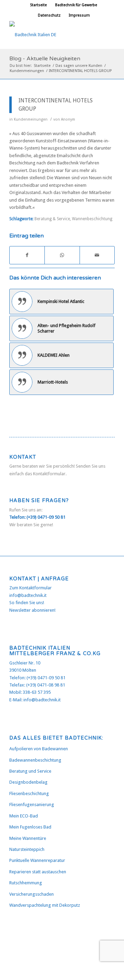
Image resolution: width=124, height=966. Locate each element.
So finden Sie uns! (26, 602)
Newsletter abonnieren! (32, 610)
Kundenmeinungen (31, 119)
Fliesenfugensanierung (31, 804)
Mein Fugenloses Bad (30, 827)
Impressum (79, 15)
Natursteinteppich (26, 849)
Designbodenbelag (28, 782)
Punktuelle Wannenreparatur (37, 860)
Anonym (68, 119)
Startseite (38, 5)
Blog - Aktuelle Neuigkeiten (44, 58)
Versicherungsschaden (31, 894)
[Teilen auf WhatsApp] (62, 255)
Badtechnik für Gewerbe (76, 5)
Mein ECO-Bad (23, 815)
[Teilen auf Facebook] (27, 255)
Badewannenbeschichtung (35, 760)
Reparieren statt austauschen (37, 871)
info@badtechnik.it (27, 595)
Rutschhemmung (25, 882)
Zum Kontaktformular (30, 587)
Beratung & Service (52, 218)
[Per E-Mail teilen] (97, 255)
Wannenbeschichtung (92, 218)
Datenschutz (49, 15)
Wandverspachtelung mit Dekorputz (44, 905)
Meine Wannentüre (27, 838)
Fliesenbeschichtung (29, 793)
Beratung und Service (30, 771)
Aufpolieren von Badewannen (38, 748)
